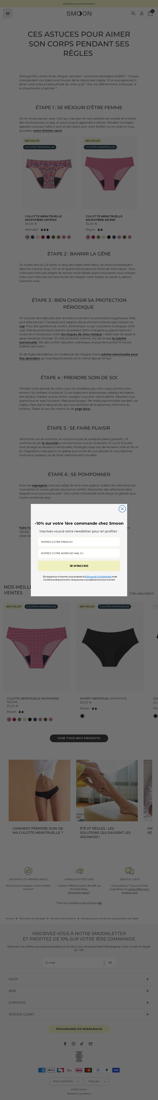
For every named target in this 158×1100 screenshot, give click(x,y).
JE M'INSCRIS (79, 566)
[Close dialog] (122, 508)
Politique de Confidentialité (98, 576)
